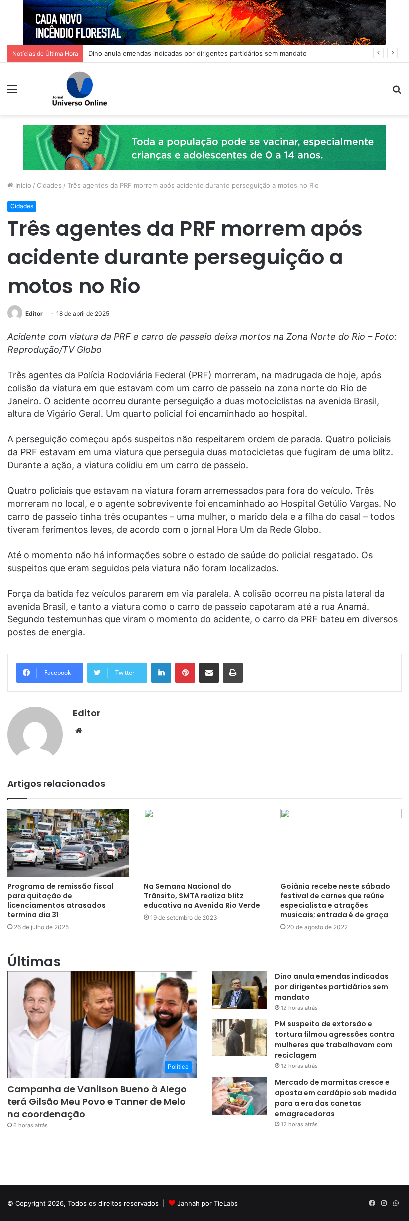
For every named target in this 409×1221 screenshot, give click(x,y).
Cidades (49, 185)
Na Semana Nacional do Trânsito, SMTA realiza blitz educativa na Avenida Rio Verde (202, 895)
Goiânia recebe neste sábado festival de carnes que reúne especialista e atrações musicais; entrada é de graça (335, 900)
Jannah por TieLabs (207, 1203)
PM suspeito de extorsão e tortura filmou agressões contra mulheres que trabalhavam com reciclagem (335, 1039)
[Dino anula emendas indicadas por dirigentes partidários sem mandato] (239, 990)
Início (22, 185)
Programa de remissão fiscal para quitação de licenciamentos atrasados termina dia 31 (60, 900)
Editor (34, 313)
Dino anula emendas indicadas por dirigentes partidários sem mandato (197, 53)
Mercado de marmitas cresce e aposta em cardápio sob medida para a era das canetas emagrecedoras (336, 1098)
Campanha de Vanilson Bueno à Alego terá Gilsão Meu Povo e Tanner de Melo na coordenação (97, 1101)
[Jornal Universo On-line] (79, 89)
